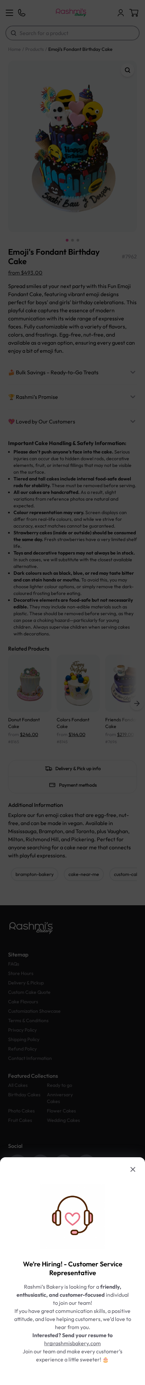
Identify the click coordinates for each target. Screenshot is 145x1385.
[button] (72, 692)
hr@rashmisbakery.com (72, 1343)
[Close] (133, 1169)
